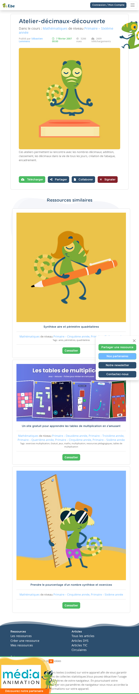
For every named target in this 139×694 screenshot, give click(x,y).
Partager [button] (60, 179)
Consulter (71, 350)
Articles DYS (80, 641)
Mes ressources (22, 645)
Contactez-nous (117, 374)
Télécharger (34, 179)
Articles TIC (79, 645)
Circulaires (79, 650)
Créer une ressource (25, 641)
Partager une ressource (117, 347)
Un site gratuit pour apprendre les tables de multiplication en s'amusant (71, 426)
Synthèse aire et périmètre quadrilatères (71, 326)
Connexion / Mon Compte (108, 5)
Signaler (109, 179)
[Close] (134, 341)
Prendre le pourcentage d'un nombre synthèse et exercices (71, 585)
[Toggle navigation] (132, 5)
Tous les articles (83, 636)
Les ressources (21, 636)
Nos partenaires (117, 356)
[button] (83, 179)
